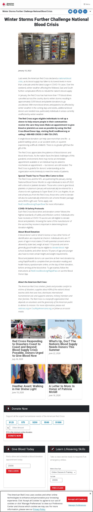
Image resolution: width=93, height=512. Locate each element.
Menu (87, 4)
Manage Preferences (77, 505)
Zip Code (52, 476)
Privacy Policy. (39, 509)
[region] (46, 501)
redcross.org (23, 308)
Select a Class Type (55, 468)
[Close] (90, 493)
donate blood (58, 247)
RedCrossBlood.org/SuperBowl (31, 204)
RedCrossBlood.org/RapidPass (44, 271)
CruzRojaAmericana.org (41, 308)
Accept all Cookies (77, 499)
